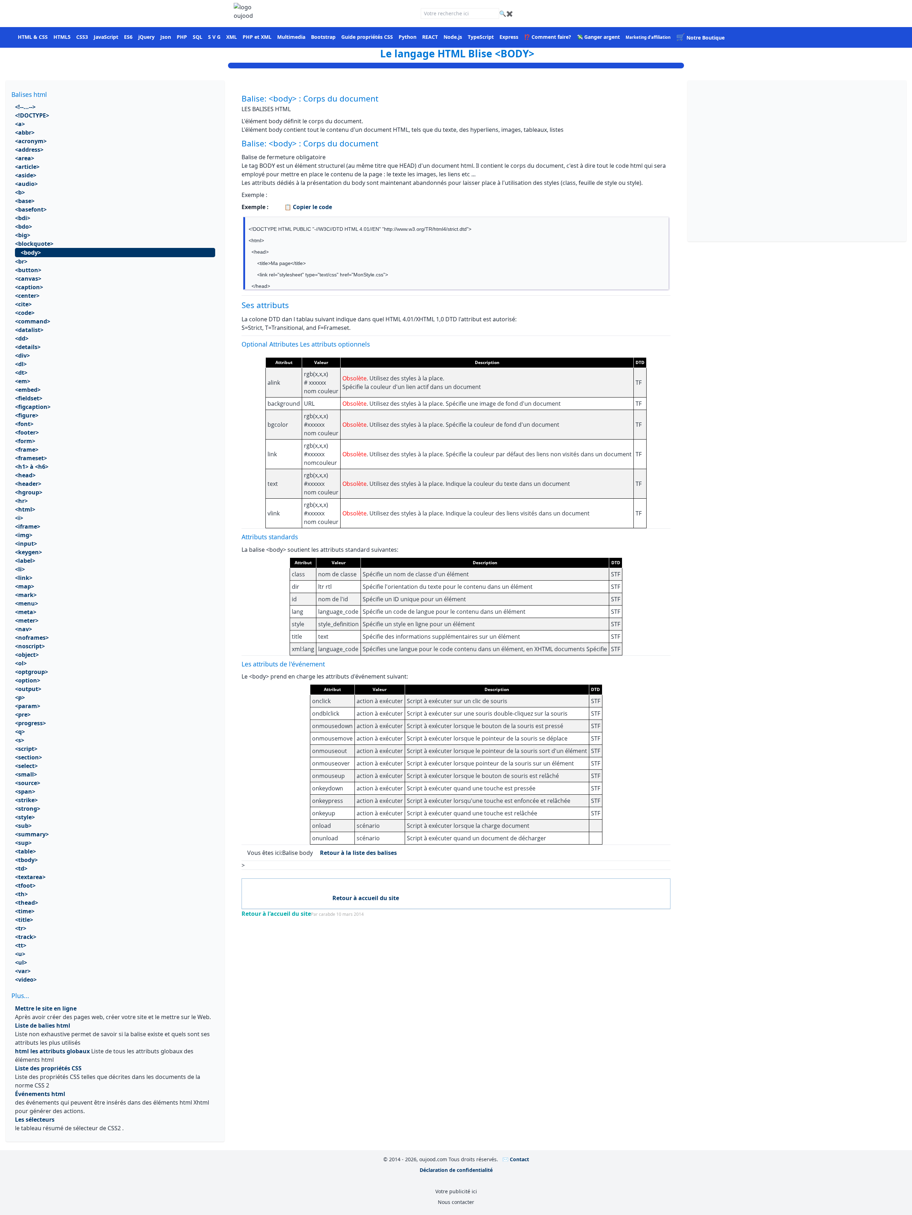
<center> (27, 296)
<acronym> (31, 141)
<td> (21, 868)
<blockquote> (34, 244)
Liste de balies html (42, 1025)
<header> (28, 484)
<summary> (32, 834)
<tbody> (26, 860)
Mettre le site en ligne (46, 1008)
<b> (20, 192)
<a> (20, 124)
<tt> (20, 945)
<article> (27, 167)
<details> (28, 347)
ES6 (128, 36)
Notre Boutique (700, 37)
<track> (25, 937)
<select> (26, 766)
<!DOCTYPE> (33, 115)
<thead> (26, 903)
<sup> (23, 843)
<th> (21, 894)
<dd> (21, 338)
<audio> (26, 184)
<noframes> (32, 638)
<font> (24, 424)
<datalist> (29, 330)
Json (165, 36)
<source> (27, 783)
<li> (20, 569)
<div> (22, 355)
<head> (25, 475)
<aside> (25, 175)
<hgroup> (28, 492)
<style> (25, 817)
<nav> (23, 629)
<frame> (26, 449)
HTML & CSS (33, 36)
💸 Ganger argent (598, 36)
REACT (430, 36)
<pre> (23, 714)
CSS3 (82, 36)
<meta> (25, 612)
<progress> (30, 723)
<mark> (26, 595)
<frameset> (31, 458)
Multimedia (291, 36)
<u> (20, 954)
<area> (24, 158)
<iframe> (27, 526)
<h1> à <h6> (31, 467)
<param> (27, 706)
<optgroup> (31, 672)
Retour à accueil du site (365, 898)
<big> (22, 235)
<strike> (26, 800)
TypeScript (481, 36)
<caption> (29, 287)
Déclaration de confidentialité (456, 1170)
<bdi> (22, 218)
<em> (22, 381)
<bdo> (23, 226)
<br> (21, 261)
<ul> (21, 962)
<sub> (23, 826)
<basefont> (31, 209)
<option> (27, 680)
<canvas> (28, 278)
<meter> (26, 620)
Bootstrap (323, 36)
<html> (25, 509)
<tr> (20, 928)
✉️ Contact (515, 1159)
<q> (20, 732)
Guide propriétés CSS (367, 36)
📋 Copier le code (307, 207)
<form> (25, 441)
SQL (197, 36)
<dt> (21, 373)
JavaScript (106, 36)
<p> (20, 697)
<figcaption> (33, 407)
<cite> (23, 304)
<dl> (21, 364)
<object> (27, 655)
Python (407, 36)
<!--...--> (25, 107)
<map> (24, 586)
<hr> (21, 501)
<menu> (26, 603)
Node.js (453, 36)
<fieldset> (28, 398)
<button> (28, 270)
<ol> (21, 663)
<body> (31, 252)
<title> (24, 920)
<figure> (26, 415)
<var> (23, 971)
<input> (26, 543)
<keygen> (28, 552)
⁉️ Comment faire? (547, 36)
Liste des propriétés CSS (48, 1068)
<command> (32, 321)
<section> (28, 757)
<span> (25, 791)
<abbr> (25, 132)
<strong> (27, 808)
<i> (19, 518)
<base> (25, 201)
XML (231, 36)
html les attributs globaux (52, 1051)
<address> (29, 150)
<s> (19, 740)
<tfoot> (25, 885)
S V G (214, 36)
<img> (23, 535)
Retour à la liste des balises (358, 853)
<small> (26, 774)
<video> (26, 979)
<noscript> (30, 646)
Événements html (40, 1094)
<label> (25, 561)
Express (508, 36)
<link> (23, 578)
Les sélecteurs (35, 1119)
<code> (25, 313)
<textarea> (30, 877)
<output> (28, 689)
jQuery (146, 36)
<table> (25, 851)
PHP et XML (257, 36)
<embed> (28, 390)
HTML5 (62, 36)
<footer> (27, 432)
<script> (26, 749)
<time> (25, 911)
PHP (182, 36)
